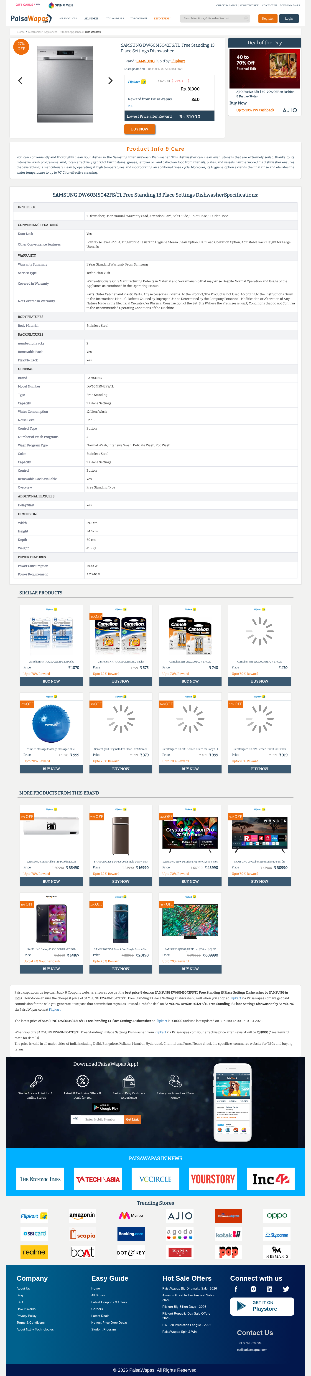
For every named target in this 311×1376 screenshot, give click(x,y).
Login (289, 18)
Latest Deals (100, 1316)
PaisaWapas (141, 1370)
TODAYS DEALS (115, 18)
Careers (97, 1309)
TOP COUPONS (138, 18)
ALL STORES (91, 18)
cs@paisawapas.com (252, 1349)
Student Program (103, 1329)
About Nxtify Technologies (35, 1329)
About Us (23, 1288)
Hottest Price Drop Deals (109, 1322)
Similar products (40, 592)
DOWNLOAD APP (290, 5)
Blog (20, 1295)
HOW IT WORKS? (250, 5)
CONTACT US (269, 5)
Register (268, 18)
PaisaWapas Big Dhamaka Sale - (189, 1288)
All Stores (98, 1295)
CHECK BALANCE (226, 5)
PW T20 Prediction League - (186, 1325)
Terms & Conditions (31, 1322)
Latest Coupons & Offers (109, 1302)
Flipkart (178, 61)
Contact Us (255, 1332)
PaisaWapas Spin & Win (179, 1331)
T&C (130, 106)
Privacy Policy (26, 1316)
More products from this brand (59, 793)
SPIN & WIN (63, 5)
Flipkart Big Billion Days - (184, 1306)
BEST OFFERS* (162, 18)
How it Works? (27, 1309)
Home (95, 1288)
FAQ (20, 1302)
